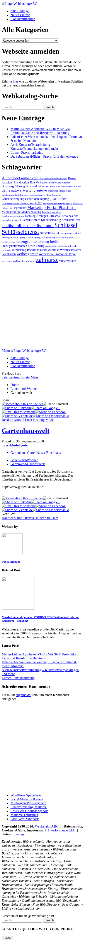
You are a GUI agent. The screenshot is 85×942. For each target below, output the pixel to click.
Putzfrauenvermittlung (13, 216)
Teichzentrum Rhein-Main (20, 377)
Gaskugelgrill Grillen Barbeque (45, 195)
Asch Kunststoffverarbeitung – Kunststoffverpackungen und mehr (34, 146)
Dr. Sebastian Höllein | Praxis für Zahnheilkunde (44, 156)
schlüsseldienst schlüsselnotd (28, 225)
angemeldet (23, 695)
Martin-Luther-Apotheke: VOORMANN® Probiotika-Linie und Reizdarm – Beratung (40, 131)
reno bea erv (70, 216)
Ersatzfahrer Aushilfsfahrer (15, 195)
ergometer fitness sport (59, 191)
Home (14, 385)
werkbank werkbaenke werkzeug (18, 261)
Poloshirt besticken (51, 212)
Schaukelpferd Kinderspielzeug (41, 220)
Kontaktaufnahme (22, 19)
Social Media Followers (26, 799)
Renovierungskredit (12, 220)
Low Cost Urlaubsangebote (29, 811)
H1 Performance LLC (60, 830)
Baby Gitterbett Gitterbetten (53, 178)
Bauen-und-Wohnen (24, 389)
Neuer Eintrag (20, 15)
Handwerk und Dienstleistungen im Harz (30, 518)
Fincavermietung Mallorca (28, 807)
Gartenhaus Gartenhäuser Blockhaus (35, 452)
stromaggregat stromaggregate (28, 237)
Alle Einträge (19, 11)
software (45, 232)
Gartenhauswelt (25, 431)
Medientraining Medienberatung (21, 212)
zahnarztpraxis (67, 260)
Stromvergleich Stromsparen (58, 237)
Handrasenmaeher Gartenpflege (18, 203)
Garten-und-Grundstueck (27, 464)
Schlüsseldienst (71, 220)
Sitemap (18, 834)
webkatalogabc (17, 445)
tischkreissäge (8, 242)
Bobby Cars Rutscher (59, 182)
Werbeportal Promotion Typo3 (57, 254)
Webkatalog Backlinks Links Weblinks (35, 250)
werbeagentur (27, 254)
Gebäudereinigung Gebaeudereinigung (25, 199)
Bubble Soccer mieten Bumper (65, 186)
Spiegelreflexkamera (61, 233)
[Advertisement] (42, 306)
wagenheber (51, 246)
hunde (38, 203)
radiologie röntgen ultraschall (43, 216)
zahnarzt (47, 259)
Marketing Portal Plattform (51, 207)
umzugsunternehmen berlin (37, 241)
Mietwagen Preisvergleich (28, 803)
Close (7, 938)
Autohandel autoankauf (20, 178)
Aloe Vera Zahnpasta (24, 819)
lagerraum (20, 208)
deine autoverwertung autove (24, 190)
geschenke (58, 199)
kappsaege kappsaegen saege (57, 203)
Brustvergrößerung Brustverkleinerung (25, 186)
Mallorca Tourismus (24, 815)
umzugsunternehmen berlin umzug (23, 246)
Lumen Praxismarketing (26, 152)
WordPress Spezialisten (26, 795)
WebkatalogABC (47, 826)
